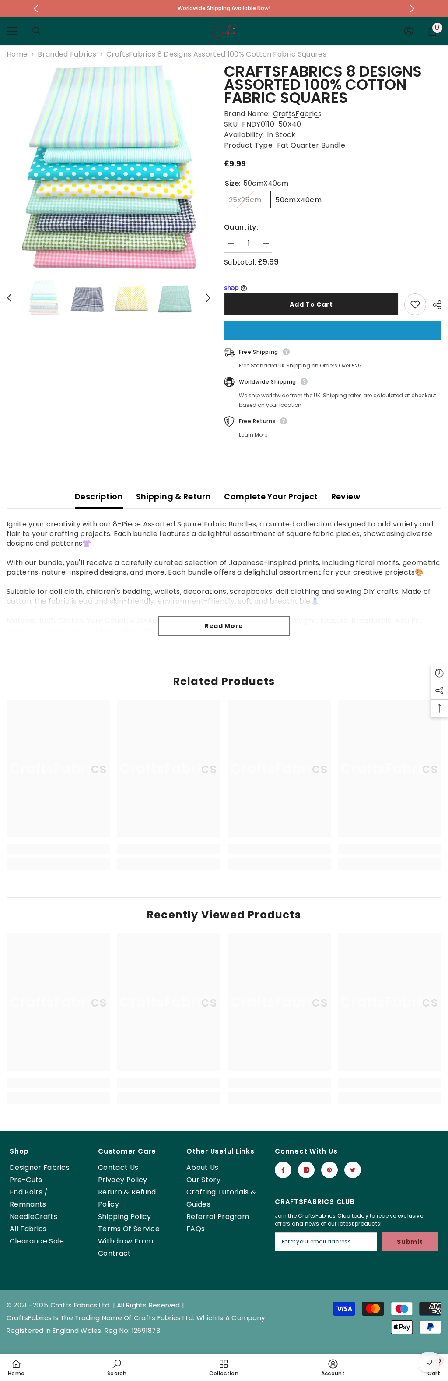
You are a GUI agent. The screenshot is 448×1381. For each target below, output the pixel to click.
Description (99, 496)
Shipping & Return (173, 496)
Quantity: (241, 227)
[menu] (12, 31)
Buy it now (332, 330)
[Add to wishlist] (415, 304)
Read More (224, 626)
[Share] (433, 304)
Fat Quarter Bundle (311, 145)
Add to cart (310, 304)
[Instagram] (306, 1170)
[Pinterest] (329, 1170)
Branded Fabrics (67, 54)
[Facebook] (283, 1170)
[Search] (37, 31)
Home (17, 54)
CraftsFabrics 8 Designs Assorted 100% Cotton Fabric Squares (323, 84)
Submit (410, 1241)
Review (345, 496)
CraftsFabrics (297, 114)
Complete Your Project (271, 496)
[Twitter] (352, 1170)
